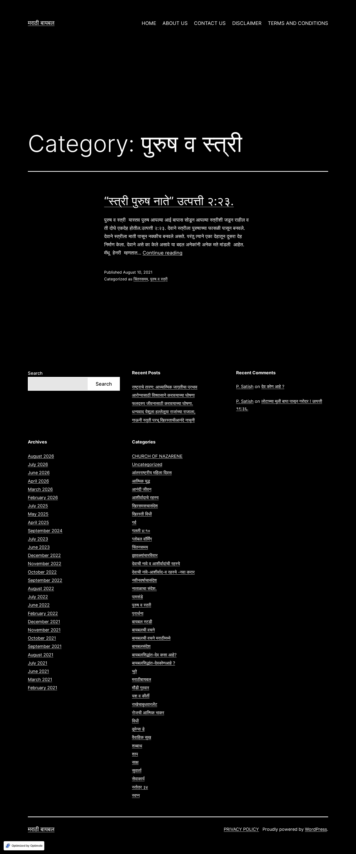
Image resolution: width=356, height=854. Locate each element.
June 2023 (39, 547)
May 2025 (38, 514)
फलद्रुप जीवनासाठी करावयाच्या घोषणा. (162, 403)
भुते (134, 671)
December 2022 (44, 555)
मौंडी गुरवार (140, 687)
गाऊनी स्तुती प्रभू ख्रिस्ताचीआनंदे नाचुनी (163, 420)
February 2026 (43, 497)
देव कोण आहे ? (272, 386)
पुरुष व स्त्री (159, 279)
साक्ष (135, 762)
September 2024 (45, 530)
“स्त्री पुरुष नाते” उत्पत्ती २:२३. (169, 201)
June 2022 (39, 604)
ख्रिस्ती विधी (142, 514)
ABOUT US (175, 23)
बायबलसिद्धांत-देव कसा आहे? (154, 654)
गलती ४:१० (141, 530)
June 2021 (38, 671)
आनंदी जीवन (141, 489)
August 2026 (41, 456)
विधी (135, 720)
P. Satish (245, 386)
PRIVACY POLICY (241, 829)
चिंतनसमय (140, 279)
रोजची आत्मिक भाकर (148, 712)
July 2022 (38, 596)
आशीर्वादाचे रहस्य (145, 497)
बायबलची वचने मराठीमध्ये (151, 638)
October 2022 (42, 572)
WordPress (316, 829)
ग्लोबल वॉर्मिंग (142, 538)
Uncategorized (147, 464)
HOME (149, 23)
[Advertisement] (178, 87)
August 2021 (40, 654)
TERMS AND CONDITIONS (298, 23)
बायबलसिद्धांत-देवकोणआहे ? (153, 663)
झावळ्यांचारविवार (145, 555)
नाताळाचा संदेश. (144, 588)
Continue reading (162, 253)
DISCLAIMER (247, 23)
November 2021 (44, 629)
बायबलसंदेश (141, 646)
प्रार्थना (137, 613)
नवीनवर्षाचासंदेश (144, 580)
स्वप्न (136, 795)
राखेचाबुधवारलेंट (144, 704)
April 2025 (38, 522)
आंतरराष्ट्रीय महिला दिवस (152, 472)
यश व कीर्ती (140, 695)
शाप (135, 754)
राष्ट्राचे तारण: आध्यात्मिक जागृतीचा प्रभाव (164, 387)
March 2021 (40, 679)
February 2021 (42, 687)
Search (35, 373)
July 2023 (38, 538)
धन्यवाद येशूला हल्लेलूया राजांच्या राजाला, (163, 411)
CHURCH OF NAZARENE (157, 456)
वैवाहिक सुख (141, 737)
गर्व (134, 522)
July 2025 (38, 505)
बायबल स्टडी (142, 621)
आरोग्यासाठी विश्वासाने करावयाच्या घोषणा (163, 395)
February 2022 (43, 613)
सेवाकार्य (138, 778)
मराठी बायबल (41, 22)
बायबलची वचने (143, 629)
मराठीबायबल (141, 679)
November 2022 (44, 563)
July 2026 (38, 464)
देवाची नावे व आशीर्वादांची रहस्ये (156, 563)
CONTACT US (210, 23)
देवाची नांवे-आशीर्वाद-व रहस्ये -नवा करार (163, 572)
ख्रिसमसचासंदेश (145, 505)
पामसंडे (137, 596)
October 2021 (42, 638)
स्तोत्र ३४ (140, 787)
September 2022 (45, 580)
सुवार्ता (136, 770)
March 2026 (40, 489)
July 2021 (37, 663)
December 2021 (44, 621)
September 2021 (45, 646)
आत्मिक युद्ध (141, 481)
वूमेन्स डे (138, 729)
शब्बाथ (137, 745)
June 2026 (39, 472)
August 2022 (41, 588)
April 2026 (38, 481)
